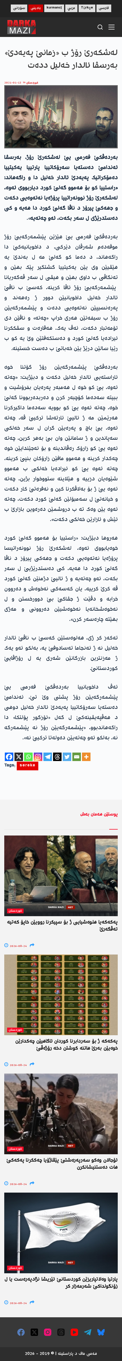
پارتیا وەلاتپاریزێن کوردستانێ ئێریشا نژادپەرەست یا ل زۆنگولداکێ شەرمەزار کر (61, 1283)
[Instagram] (38, 757)
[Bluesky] (101, 1332)
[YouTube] (74, 1332)
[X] (18, 757)
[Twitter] (67, 757)
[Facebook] (9, 757)
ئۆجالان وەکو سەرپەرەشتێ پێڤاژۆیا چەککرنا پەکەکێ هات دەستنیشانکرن (62, 1164)
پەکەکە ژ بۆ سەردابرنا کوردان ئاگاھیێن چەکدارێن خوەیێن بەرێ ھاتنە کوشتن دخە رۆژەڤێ (66, 1045)
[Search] (100, 27)
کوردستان (32, 83)
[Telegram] (47, 757)
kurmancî (54, 8)
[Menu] (111, 27)
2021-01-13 (12, 83)
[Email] (76, 757)
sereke (27, 766)
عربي (71, 8)
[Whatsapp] (28, 757)
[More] (86, 757)
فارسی (104, 8)
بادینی (36, 8)
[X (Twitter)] (34, 1332)
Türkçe (87, 8)
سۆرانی (19, 8)
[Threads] (57, 757)
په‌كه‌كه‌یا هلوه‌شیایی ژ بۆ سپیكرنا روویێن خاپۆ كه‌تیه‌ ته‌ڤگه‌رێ (62, 926)
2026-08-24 (18, 946)
